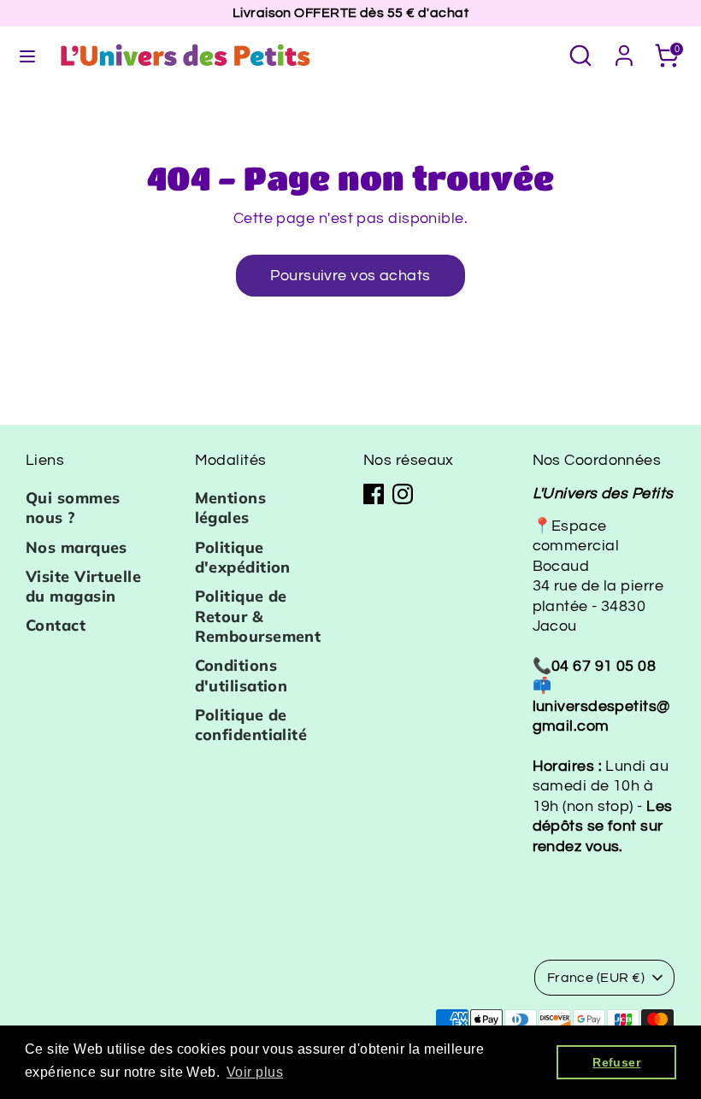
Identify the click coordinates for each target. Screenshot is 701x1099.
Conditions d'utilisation (241, 675)
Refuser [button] (616, 1062)
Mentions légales (231, 507)
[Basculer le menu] (27, 55)
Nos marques (76, 547)
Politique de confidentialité (251, 724)
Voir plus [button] (255, 1072)
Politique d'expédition (243, 557)
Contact (55, 625)
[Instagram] (402, 494)
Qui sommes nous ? (73, 507)
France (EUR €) (596, 977)
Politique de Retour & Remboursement (258, 616)
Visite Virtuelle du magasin (83, 586)
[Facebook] (373, 494)
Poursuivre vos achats (350, 275)
